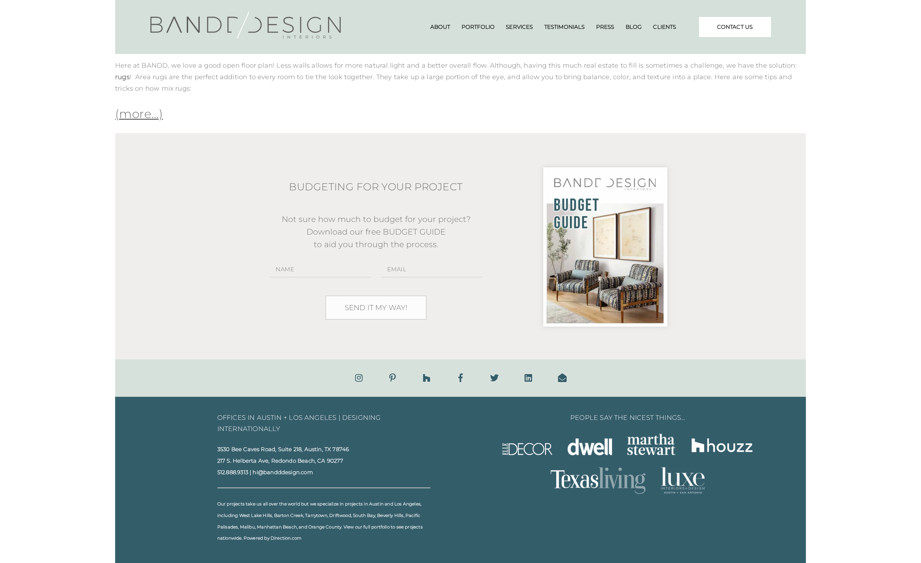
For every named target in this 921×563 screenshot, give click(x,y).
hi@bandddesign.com (283, 472)
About (440, 26)
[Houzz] (426, 378)
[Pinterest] (392, 378)
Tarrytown (316, 515)
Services (519, 26)
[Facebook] (460, 378)
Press (605, 26)
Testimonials (564, 26)
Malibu (247, 527)
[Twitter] (494, 378)
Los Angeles (407, 504)
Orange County (324, 527)
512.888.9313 (232, 472)
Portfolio (478, 26)
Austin (376, 504)
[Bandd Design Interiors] (245, 36)
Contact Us (735, 26)
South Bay (364, 515)
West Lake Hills (255, 515)
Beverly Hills (390, 515)
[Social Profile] (562, 378)
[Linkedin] (528, 378)
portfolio (380, 527)
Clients (664, 26)
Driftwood (340, 515)
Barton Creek (288, 515)
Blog (634, 26)
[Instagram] (359, 378)
